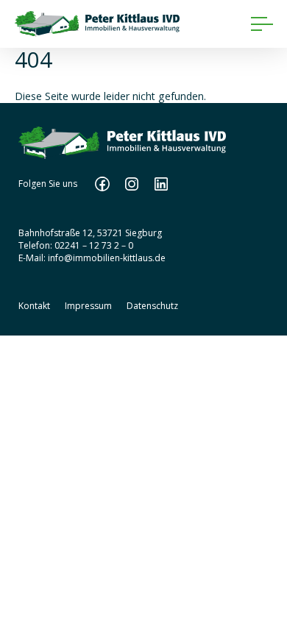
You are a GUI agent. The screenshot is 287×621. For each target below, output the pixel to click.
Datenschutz (152, 305)
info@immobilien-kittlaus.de (107, 258)
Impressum (88, 305)
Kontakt (34, 305)
